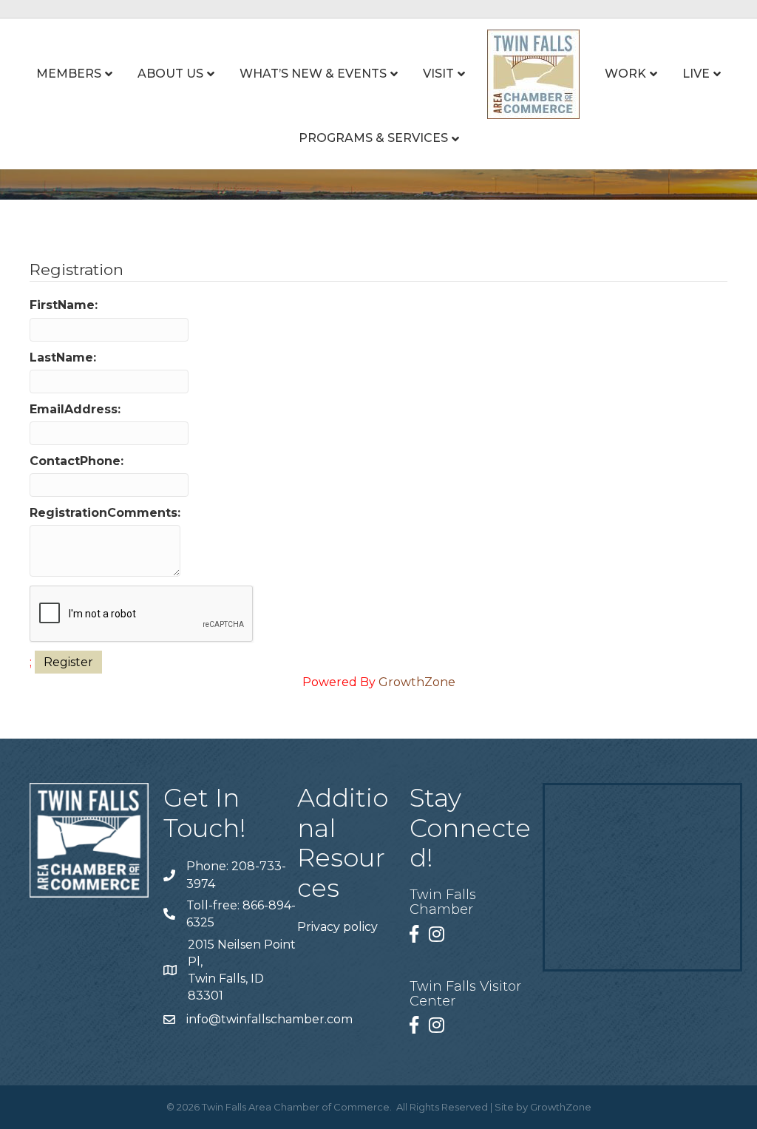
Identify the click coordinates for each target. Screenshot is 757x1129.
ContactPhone (75, 461)
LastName (61, 357)
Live (696, 74)
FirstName (62, 305)
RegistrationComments (103, 513)
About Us (170, 74)
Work (625, 74)
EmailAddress (74, 409)
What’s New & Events (313, 74)
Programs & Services (373, 138)
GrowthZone (416, 682)
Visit (438, 74)
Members (68, 74)
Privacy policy (337, 927)
